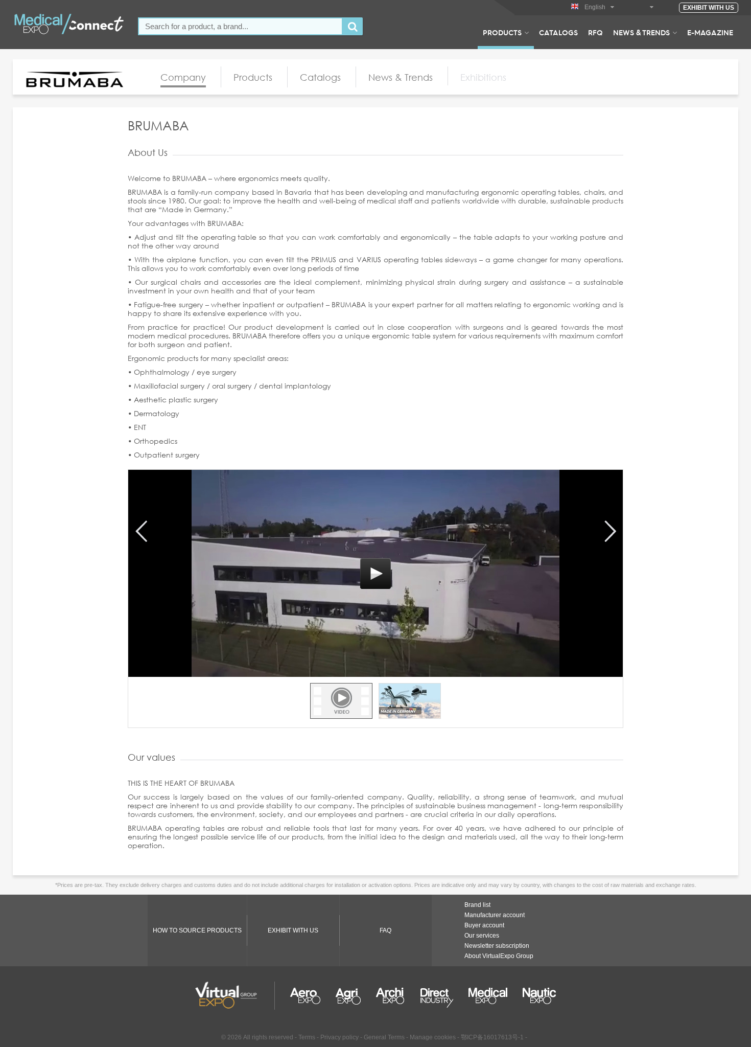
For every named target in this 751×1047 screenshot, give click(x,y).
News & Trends (641, 32)
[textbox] (240, 26)
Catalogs (558, 32)
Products (502, 32)
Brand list (477, 904)
